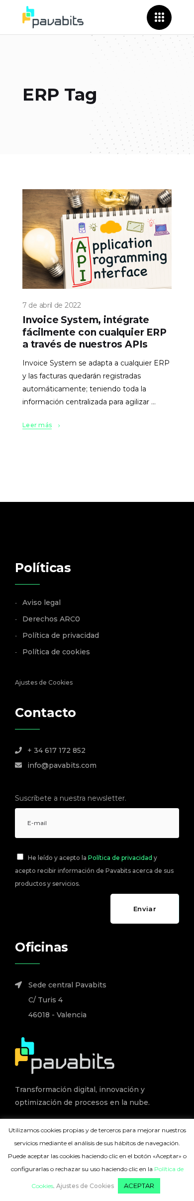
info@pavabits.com (62, 765)
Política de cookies (56, 651)
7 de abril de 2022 (51, 305)
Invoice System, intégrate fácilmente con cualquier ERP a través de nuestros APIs (94, 332)
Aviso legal (41, 602)
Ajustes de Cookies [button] (44, 682)
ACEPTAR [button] (139, 1186)
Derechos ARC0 (51, 618)
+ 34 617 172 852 (56, 750)
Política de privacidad (60, 635)
